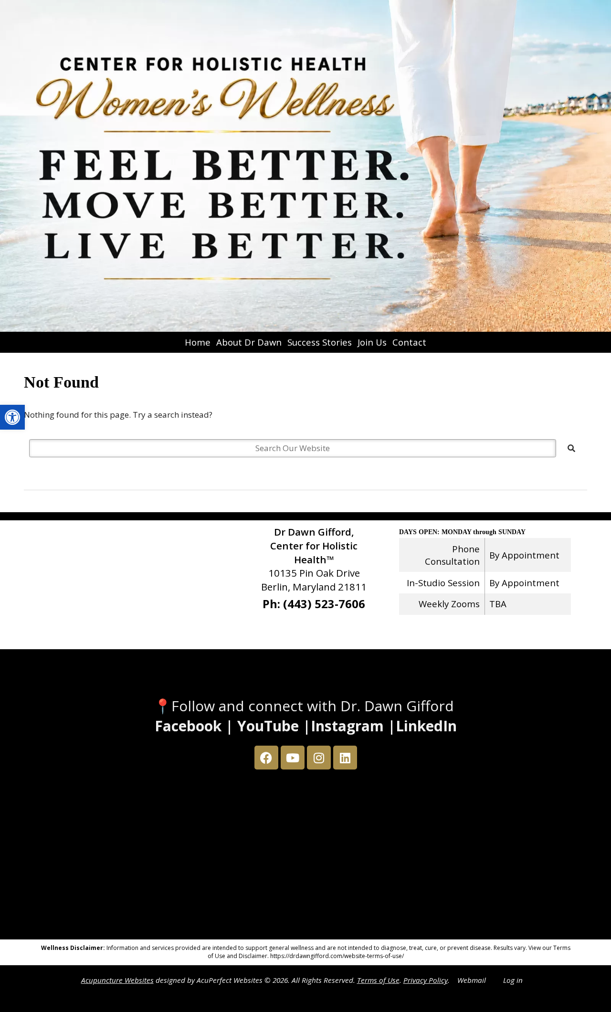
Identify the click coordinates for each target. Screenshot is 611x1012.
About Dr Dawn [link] (249, 342)
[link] (12, 417)
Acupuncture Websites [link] (117, 980)
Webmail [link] (471, 980)
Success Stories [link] (319, 342)
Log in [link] (513, 980)
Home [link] (198, 342)
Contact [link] (409, 342)
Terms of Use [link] (378, 980)
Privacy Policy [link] (425, 980)
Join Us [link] (372, 342)
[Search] (571, 448)
